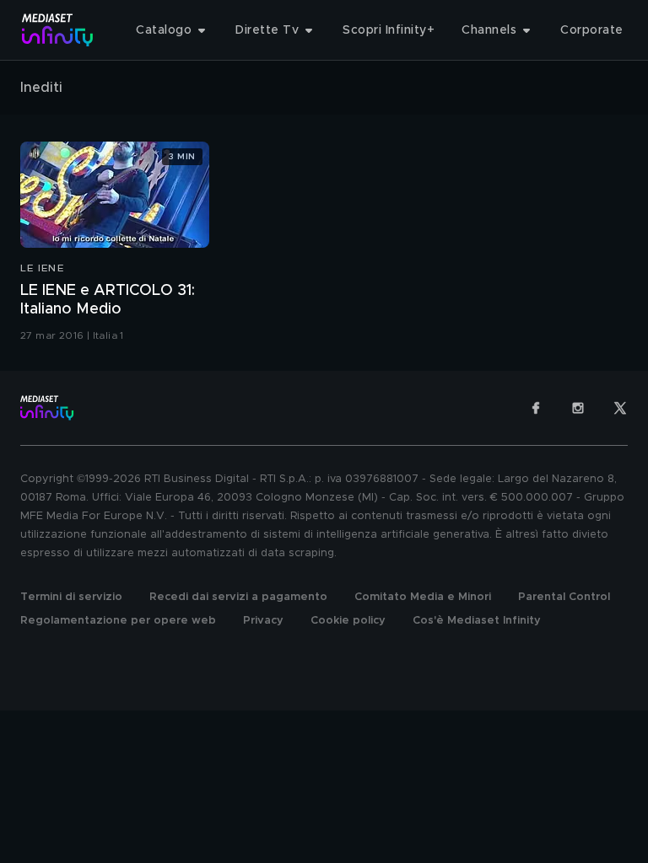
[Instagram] (578, 407)
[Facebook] (535, 407)
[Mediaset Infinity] (57, 30)
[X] (620, 407)
